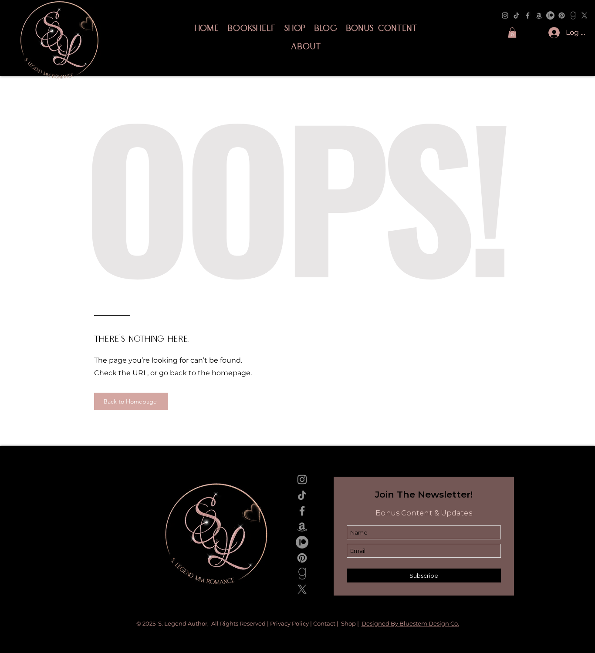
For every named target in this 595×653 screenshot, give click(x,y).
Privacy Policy (290, 623)
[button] (512, 32)
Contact (324, 623)
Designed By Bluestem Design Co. (410, 623)
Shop (349, 623)
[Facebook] (528, 15)
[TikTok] (516, 15)
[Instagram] (505, 15)
